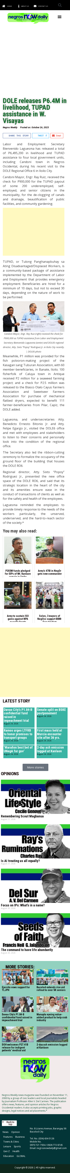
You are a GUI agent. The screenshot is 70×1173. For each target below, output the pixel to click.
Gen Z (6, 1151)
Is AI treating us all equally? (20, 861)
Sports (17, 1146)
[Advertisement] (35, 61)
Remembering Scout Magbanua (22, 816)
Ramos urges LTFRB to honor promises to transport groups (18, 734)
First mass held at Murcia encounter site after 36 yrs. (49, 734)
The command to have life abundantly (27, 950)
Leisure (7, 1146)
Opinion (15, 1132)
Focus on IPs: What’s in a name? (23, 905)
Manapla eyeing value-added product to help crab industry (52, 1017)
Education (8, 1156)
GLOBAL (21, 1156)
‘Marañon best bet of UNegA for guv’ (18, 749)
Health (16, 1151)
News (5, 1132)
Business (20, 1136)
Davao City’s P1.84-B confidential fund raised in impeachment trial (18, 715)
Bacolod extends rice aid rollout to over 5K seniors (51, 988)
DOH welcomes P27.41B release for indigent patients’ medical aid (15, 1047)
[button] (60, 5)
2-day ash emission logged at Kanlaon (50, 749)
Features (8, 1136)
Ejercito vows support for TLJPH (16, 988)
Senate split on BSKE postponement (51, 711)
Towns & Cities (11, 1141)
